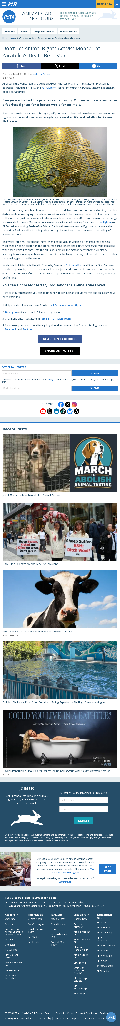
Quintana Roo (74, 265)
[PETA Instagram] (74, 404)
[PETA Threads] (76, 411)
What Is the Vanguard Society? (80, 970)
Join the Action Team (35, 930)
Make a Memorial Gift (83, 941)
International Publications (11, 977)
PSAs (53, 929)
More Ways (79, 993)
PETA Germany (104, 932)
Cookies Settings (105, 1018)
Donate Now (80, 918)
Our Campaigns (36, 924)
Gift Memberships (81, 987)
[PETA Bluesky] (70, 411)
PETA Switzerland (106, 945)
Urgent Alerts (35, 918)
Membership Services (80, 979)
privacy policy (27, 840)
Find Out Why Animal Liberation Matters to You (14, 932)
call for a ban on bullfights (66, 305)
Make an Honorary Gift (81, 948)
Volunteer (10, 944)
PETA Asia (102, 960)
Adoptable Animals (44, 31)
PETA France (103, 927)
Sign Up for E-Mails (12, 956)
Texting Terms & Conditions (20, 1018)
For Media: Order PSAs (59, 935)
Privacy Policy (44, 1018)
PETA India (102, 950)
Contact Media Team (58, 943)
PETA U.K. (102, 922)
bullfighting (105, 222)
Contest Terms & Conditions (82, 1013)
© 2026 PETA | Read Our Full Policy (23, 1013)
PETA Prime (11, 949)
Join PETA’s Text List (13, 964)
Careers (9, 924)
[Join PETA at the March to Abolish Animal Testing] (60, 466)
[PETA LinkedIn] (56, 411)
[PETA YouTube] (43, 411)
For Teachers (35, 941)
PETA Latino (48, 87)
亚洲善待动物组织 (105, 965)
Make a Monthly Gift (82, 933)
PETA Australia (104, 955)
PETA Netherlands (103, 939)
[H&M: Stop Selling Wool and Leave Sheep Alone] (60, 535)
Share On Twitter (60, 351)
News (12, 38)
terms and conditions (94, 834)
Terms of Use (62, 1018)
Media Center (58, 918)
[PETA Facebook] (61, 404)
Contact (60, 1013)
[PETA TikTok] (63, 411)
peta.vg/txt (51, 379)
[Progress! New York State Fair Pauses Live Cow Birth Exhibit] (60, 604)
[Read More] (60, 869)
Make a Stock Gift (81, 956)
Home (5, 38)
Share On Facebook (60, 339)
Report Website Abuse (83, 1018)
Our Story (10, 918)
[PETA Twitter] (67, 404)
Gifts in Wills (80, 962)
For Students (34, 936)
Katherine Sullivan (42, 74)
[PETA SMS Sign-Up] (49, 411)
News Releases (58, 924)
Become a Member (79, 925)
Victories (9, 939)
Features (10, 31)
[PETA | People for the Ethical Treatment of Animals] (9, 16)
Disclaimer (105, 1013)
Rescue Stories (68, 31)
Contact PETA (12, 970)
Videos (24, 31)
